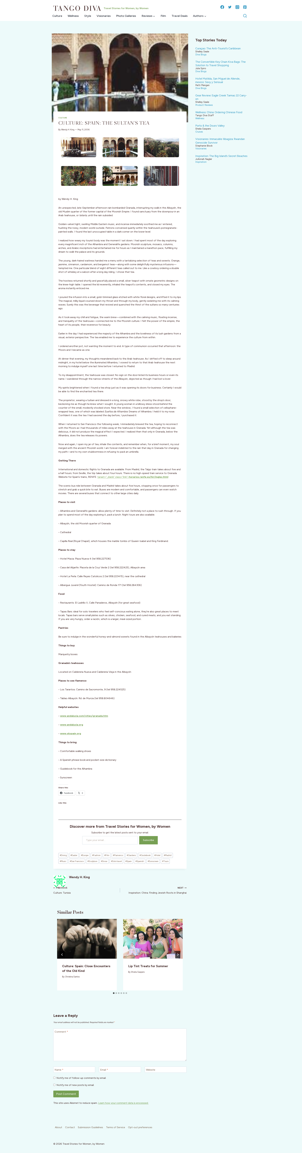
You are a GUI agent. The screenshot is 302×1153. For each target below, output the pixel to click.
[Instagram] (237, 7)
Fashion (96, 855)
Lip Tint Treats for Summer (148, 966)
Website (150, 1069)
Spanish (139, 861)
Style (87, 16)
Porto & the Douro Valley (210, 125)
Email (104, 1069)
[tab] (114, 993)
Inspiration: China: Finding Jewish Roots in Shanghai (158, 890)
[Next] (177, 954)
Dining (63, 855)
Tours (165, 861)
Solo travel (116, 861)
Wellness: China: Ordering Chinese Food (218, 112)
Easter (73, 855)
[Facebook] (222, 7)
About (58, 1127)
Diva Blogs (201, 54)
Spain (128, 861)
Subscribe (148, 840)
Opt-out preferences (140, 1127)
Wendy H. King (67, 129)
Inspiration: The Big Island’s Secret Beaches (221, 156)
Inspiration (201, 162)
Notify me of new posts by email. (75, 1085)
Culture (57, 16)
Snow (104, 861)
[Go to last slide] (62, 954)
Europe (84, 855)
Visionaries (104, 16)
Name (59, 1069)
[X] (230, 7)
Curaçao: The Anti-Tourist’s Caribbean (218, 48)
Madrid (167, 855)
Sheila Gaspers (138, 972)
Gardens (131, 855)
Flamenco (118, 855)
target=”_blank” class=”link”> (132, 476)
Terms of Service (115, 1127)
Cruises (199, 131)
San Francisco (77, 861)
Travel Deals (179, 16)
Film (163, 16)
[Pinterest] (245, 7)
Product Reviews (204, 105)
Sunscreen (153, 861)
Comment (61, 1031)
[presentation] (87, 939)
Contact (70, 1127)
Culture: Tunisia (62, 890)
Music (63, 861)
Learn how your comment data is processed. (123, 1102)
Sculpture (92, 861)
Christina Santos (72, 977)
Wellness (73, 16)
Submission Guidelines (90, 1127)
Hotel (157, 855)
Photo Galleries (126, 16)
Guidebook (145, 855)
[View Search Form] (245, 16)
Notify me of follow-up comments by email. (81, 1077)
